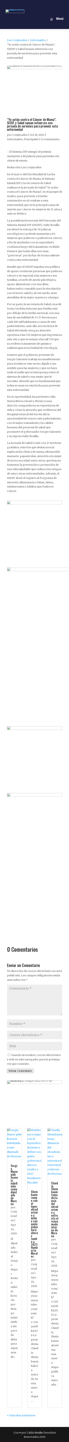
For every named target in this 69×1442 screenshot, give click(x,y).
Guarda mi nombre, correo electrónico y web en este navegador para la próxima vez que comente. (34, 1059)
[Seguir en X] (39, 4)
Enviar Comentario (20, 1070)
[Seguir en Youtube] (47, 4)
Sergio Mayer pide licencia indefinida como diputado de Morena (14, 1184)
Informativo (38, 40)
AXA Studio (35, 1432)
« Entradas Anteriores (21, 1415)
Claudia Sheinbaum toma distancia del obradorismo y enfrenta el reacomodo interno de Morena (54, 1209)
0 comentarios (50, 139)
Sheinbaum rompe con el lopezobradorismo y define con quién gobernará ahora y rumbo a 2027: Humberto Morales (34, 1224)
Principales (31, 139)
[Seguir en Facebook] (22, 4)
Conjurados (19, 135)
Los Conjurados (17, 40)
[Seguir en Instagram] (30, 4)
